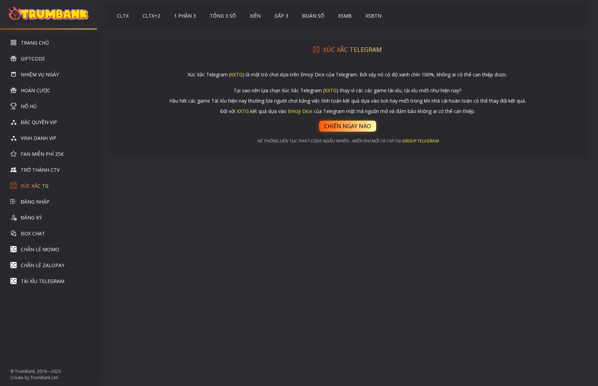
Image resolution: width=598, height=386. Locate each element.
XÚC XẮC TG (34, 185)
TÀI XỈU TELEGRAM (42, 281)
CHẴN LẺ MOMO (40, 249)
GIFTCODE (33, 58)
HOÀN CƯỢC (35, 90)
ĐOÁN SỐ (313, 15)
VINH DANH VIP (38, 138)
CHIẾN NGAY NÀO (347, 126)
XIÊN (255, 15)
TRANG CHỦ (35, 42)
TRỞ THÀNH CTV (40, 170)
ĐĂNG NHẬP (35, 201)
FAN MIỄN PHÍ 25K (42, 154)
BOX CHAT (33, 233)
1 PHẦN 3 (185, 15)
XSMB (345, 15)
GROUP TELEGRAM (420, 141)
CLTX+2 (151, 15)
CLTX (123, 15)
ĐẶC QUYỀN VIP (39, 122)
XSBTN (373, 15)
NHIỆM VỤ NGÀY (40, 74)
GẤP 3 (281, 15)
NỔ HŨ (29, 106)
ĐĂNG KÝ (31, 217)
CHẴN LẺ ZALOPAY (42, 265)
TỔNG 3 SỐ (223, 15)
